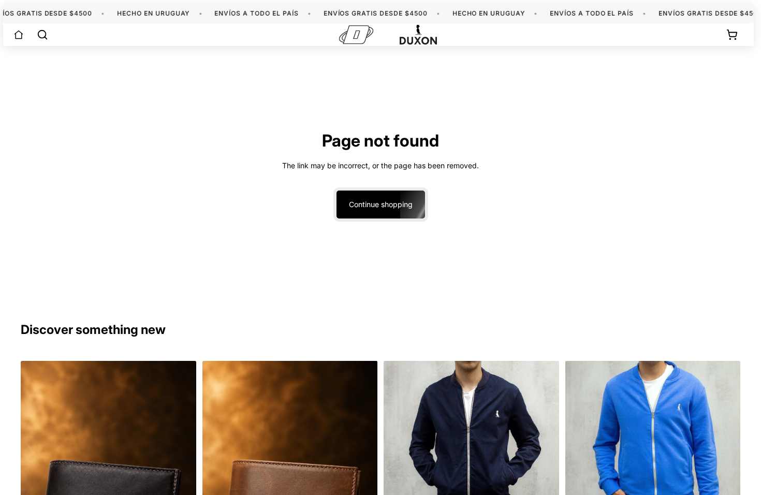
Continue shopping (381, 204)
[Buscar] (42, 34)
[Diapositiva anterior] (399, 447)
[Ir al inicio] (18, 35)
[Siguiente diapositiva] (543, 447)
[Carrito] (732, 34)
